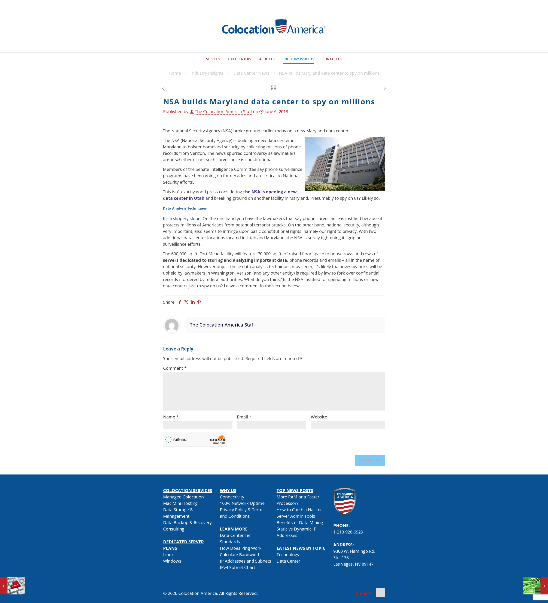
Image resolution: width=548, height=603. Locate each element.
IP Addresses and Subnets (245, 561)
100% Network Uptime (242, 503)
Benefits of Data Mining (300, 522)
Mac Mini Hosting (180, 503)
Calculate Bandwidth (240, 554)
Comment (175, 368)
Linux (168, 554)
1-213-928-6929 (348, 532)
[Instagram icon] (370, 593)
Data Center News (251, 73)
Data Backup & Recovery (187, 522)
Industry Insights (207, 73)
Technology (288, 554)
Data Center (288, 561)
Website (319, 417)
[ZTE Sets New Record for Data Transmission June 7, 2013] (535, 585)
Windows (172, 561)
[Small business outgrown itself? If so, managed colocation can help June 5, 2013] (12, 585)
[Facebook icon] (356, 593)
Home (175, 73)
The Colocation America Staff (223, 111)
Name (171, 417)
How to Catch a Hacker (299, 510)
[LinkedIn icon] (365, 593)
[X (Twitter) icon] (361, 593)
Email (244, 417)
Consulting (173, 529)
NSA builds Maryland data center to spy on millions (329, 73)
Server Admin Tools (296, 516)
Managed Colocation (183, 497)
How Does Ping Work (241, 548)
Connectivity (232, 497)
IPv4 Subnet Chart (237, 567)
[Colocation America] (274, 26)
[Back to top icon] (380, 592)
